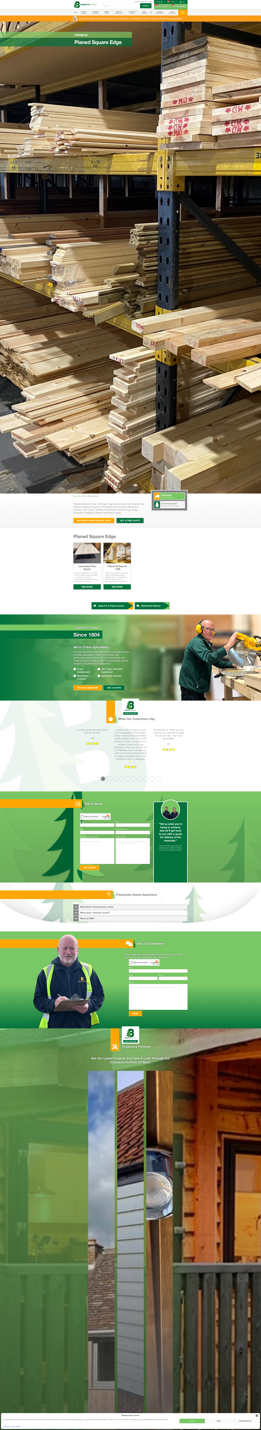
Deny (219, 1421)
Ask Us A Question (87, 688)
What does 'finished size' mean (96, 907)
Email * (82, 829)
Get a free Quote (130, 520)
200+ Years (148, 1)
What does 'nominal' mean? (95, 912)
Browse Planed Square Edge (94, 520)
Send (135, 1013)
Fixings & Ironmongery (160, 12)
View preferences (245, 1421)
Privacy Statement (16, 1426)
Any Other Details (120, 836)
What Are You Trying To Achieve (89, 836)
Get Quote (90, 867)
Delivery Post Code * (121, 829)
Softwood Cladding (95, 12)
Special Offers (183, 12)
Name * (82, 822)
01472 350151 (162, 6)
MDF (151, 12)
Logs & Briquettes (172, 12)
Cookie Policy (6, 1426)
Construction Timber (132, 12)
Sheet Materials (144, 12)
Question (131, 982)
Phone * (118, 822)
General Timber (106, 12)
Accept (192, 1421)
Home (75, 12)
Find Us (142, 1)
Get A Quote (114, 688)
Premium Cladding (83, 12)
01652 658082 (179, 6)
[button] (257, 1416)
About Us (136, 1)
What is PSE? (87, 918)
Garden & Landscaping (118, 12)
